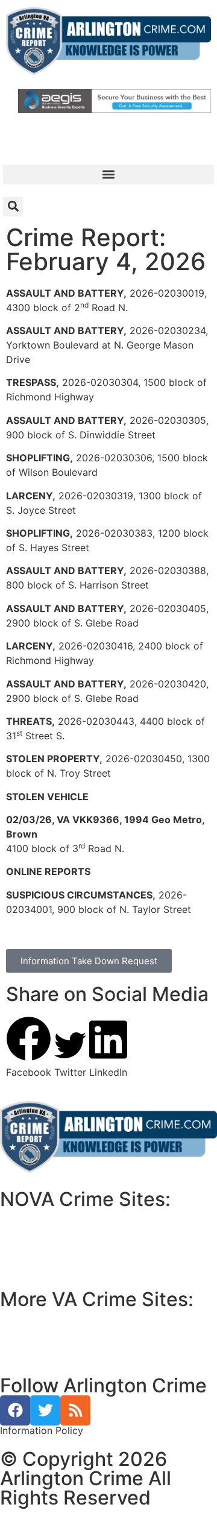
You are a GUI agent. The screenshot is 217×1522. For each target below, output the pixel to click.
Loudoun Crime (43, 1216)
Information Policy (41, 1430)
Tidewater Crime (46, 1345)
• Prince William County (54, 1316)
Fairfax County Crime (56, 1231)
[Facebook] (15, 1410)
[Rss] (75, 1410)
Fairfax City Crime (50, 1245)
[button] (108, 175)
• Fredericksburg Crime (53, 1331)
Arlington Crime (44, 1260)
